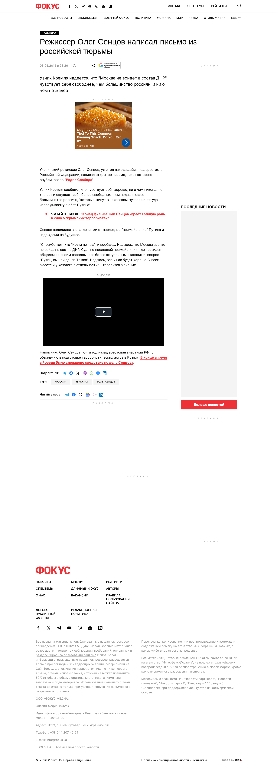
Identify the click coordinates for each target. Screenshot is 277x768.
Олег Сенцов (107, 381)
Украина (164, 18)
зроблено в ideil (232, 760)
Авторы (112, 588)
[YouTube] (89, 6)
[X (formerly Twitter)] (76, 6)
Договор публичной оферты (46, 614)
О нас (40, 595)
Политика (143, 18)
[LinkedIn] (110, 6)
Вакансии (79, 595)
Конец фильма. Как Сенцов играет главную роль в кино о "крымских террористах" (108, 216)
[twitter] (48, 627)
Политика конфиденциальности (165, 760)
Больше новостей (209, 405)
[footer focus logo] (53, 570)
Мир (179, 18)
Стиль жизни (215, 18)
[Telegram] (83, 6)
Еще (234, 18)
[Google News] (103, 6)
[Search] (239, 5)
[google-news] (90, 627)
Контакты (200, 760)
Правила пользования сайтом (118, 599)
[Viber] (96, 6)
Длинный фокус (85, 588)
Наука (193, 18)
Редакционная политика (84, 612)
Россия (61, 381)
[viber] (79, 627)
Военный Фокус (116, 18)
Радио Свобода (79, 180)
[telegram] (59, 627)
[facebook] (38, 627)
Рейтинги (219, 6)
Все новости (61, 18)
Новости (43, 582)
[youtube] (69, 627)
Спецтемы (195, 6)
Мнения (174, 6)
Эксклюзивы (87, 18)
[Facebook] (69, 6)
